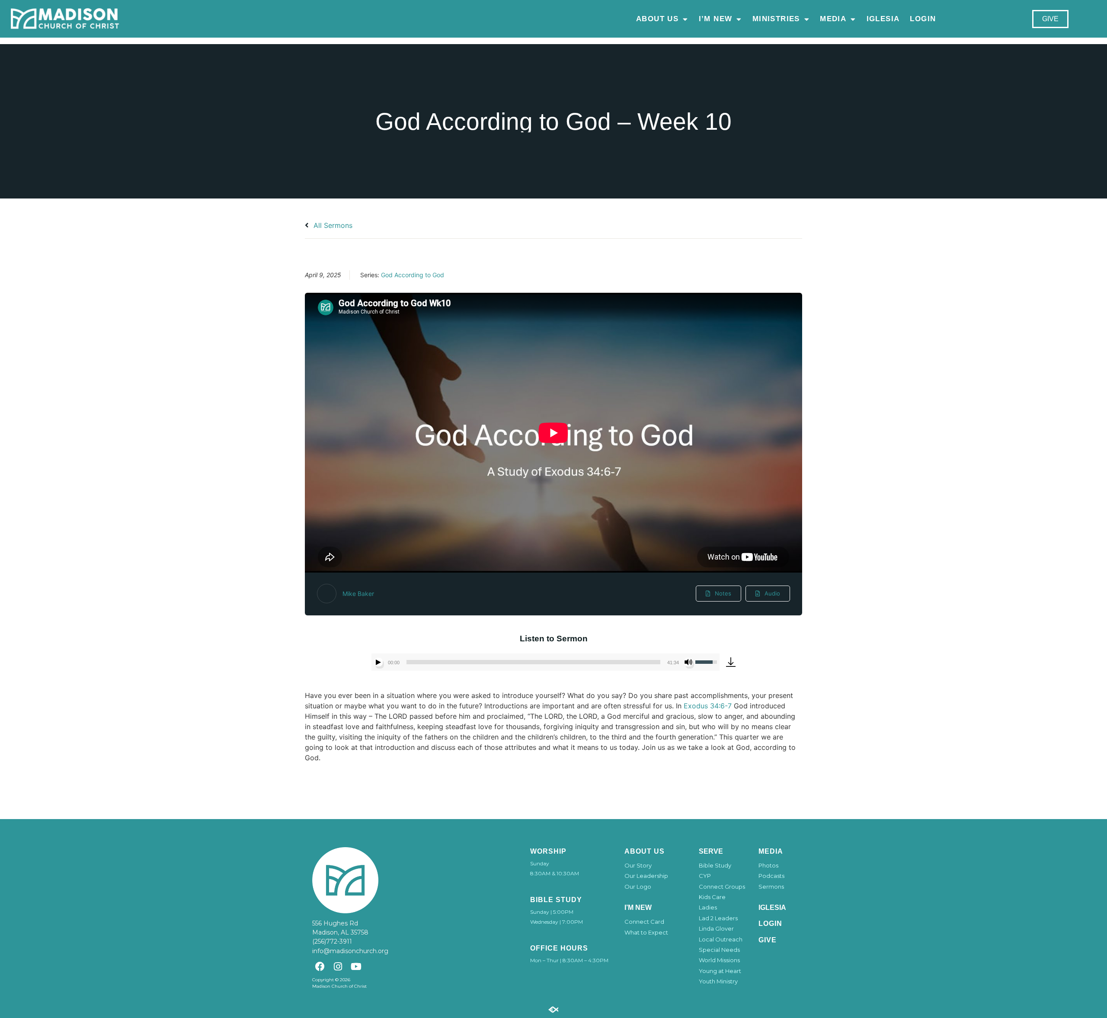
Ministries (776, 19)
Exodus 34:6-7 (708, 705)
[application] (545, 662)
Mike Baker (358, 593)
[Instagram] (338, 966)
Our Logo (637, 886)
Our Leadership (646, 875)
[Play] (378, 662)
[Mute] (688, 662)
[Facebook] (319, 966)
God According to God (412, 275)
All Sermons (331, 225)
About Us (657, 19)
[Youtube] (356, 966)
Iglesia (883, 19)
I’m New (716, 19)
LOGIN (923, 19)
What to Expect (646, 932)
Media (833, 19)
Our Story (638, 865)
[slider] (533, 662)
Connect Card (644, 921)
